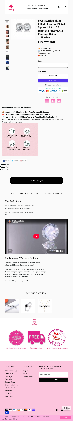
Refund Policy (10, 388)
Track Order (4, 169)
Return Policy (5, 167)
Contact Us (4, 164)
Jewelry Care (10, 382)
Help (25, 374)
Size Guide (42, 71)
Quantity (41, 61)
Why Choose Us (11, 371)
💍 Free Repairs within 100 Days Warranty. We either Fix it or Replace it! (30, 117)
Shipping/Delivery (11, 385)
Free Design (36, 180)
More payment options (53, 85)
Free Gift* (43, 56)
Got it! (65, 418)
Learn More (13, 419)
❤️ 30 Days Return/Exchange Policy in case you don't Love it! (26, 114)
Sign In (26, 371)
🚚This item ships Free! (46, 48)
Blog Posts (9, 396)
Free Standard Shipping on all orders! (16, 107)
